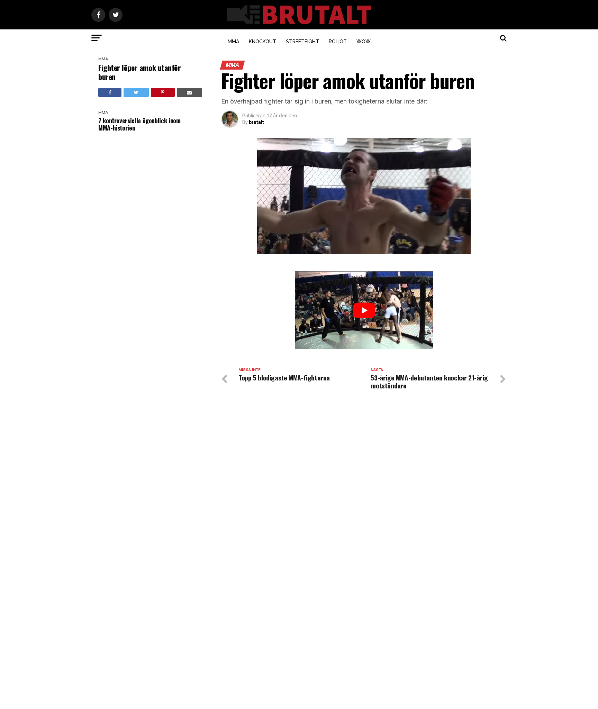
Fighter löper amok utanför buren (139, 72)
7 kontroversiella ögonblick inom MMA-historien (139, 124)
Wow (363, 41)
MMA (233, 41)
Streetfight (302, 41)
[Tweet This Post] (136, 92)
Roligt (338, 41)
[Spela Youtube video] (364, 310)
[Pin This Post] (163, 92)
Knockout (262, 41)
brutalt (256, 122)
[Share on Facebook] (109, 92)
